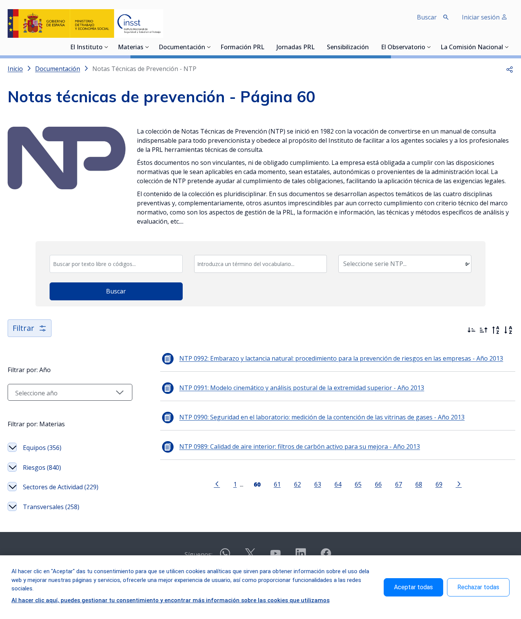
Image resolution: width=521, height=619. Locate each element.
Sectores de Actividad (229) (60, 487)
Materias (130, 47)
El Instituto (86, 47)
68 (418, 484)
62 (297, 484)
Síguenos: (198, 554)
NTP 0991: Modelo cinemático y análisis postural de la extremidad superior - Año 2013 (301, 388)
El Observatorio (403, 47)
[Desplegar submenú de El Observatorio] (429, 47)
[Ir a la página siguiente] (459, 483)
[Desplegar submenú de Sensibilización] (371, 47)
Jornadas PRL (296, 47)
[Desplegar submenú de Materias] (147, 47)
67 (398, 484)
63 (317, 484)
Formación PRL (242, 47)
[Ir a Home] (85, 23)
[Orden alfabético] (508, 330)
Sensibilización (348, 47)
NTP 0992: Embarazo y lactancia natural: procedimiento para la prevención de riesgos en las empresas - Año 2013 (341, 358)
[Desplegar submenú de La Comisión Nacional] (507, 47)
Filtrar (23, 328)
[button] (509, 68)
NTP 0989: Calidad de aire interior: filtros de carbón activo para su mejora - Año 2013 (299, 446)
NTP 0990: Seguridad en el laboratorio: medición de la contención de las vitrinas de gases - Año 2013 (322, 417)
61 (277, 484)
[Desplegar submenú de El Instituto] (106, 47)
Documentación (182, 47)
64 (337, 484)
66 (378, 484)
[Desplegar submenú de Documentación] (209, 47)
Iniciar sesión (481, 17)
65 (358, 484)
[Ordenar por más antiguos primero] (483, 330)
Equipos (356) (42, 447)
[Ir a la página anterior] (217, 483)
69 (439, 484)
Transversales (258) (51, 507)
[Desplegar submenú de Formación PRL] (266, 47)
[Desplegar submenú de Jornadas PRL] (317, 47)
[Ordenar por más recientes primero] (471, 330)
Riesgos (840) (42, 467)
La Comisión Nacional (472, 47)
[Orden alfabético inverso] (495, 330)
